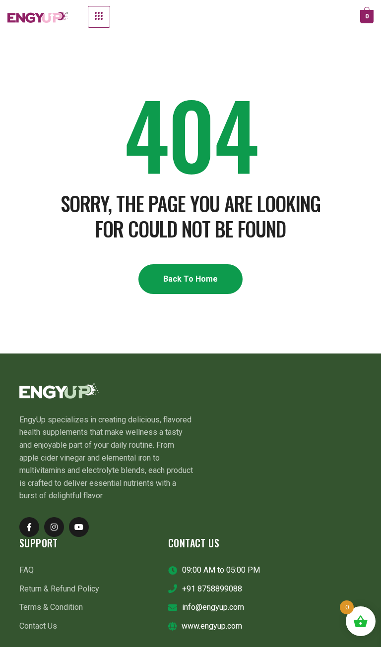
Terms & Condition (51, 607)
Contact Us (38, 626)
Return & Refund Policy (59, 588)
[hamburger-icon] (99, 17)
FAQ (26, 570)
